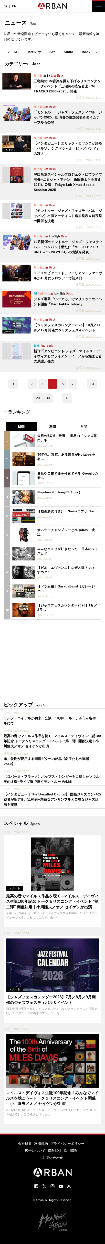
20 (38, 398)
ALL (16, 52)
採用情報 (71, 1151)
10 (92, 384)
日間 (21, 426)
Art (52, 52)
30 (48, 398)
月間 (83, 426)
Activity (34, 52)
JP (5, 6)
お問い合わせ (52, 1158)
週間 (52, 426)
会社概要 (25, 1143)
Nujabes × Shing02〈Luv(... (60, 492)
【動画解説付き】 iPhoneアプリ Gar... (67, 511)
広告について (35, 1151)
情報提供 (55, 1151)
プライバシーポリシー (67, 1143)
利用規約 (41, 1143)
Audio (68, 52)
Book (86, 52)
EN (14, 6)
